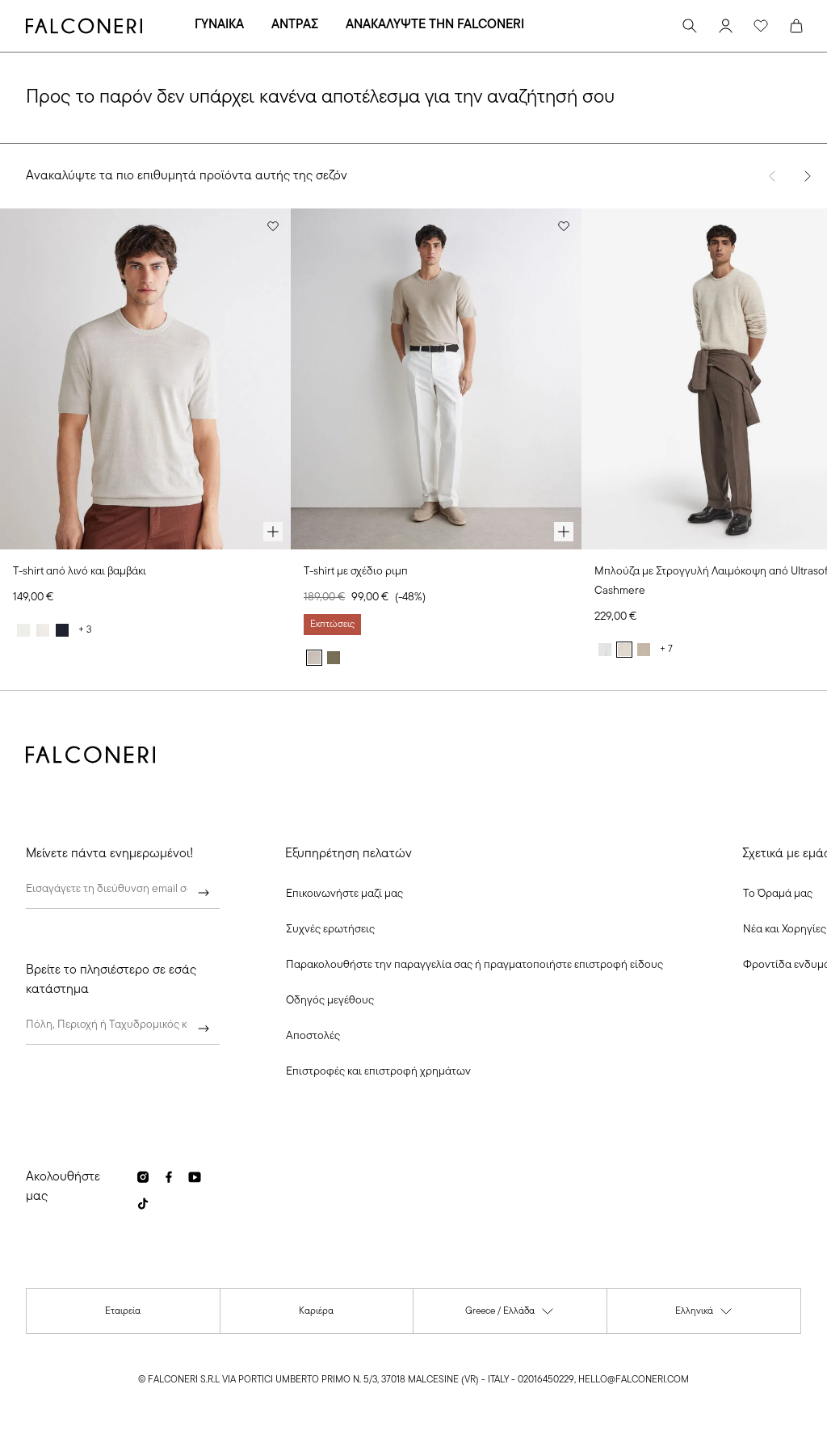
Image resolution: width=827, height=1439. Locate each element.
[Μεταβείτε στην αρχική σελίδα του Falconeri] (84, 26)
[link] (330, 930)
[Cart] (796, 26)
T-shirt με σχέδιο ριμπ (356, 572)
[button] (344, 894)
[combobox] (123, 1028)
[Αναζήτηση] (689, 26)
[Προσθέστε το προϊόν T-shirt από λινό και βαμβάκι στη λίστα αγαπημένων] (273, 226)
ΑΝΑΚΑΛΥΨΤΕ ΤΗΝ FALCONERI (435, 25)
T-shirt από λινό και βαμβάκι (79, 572)
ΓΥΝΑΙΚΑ (219, 25)
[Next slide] (807, 176)
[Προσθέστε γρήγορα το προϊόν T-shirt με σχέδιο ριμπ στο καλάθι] (563, 531)
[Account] (725, 26)
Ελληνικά (704, 1314)
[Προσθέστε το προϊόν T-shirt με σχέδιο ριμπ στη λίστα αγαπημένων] (563, 226)
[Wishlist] (761, 26)
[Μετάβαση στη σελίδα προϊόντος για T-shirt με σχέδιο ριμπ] (436, 378)
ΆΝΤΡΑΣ (294, 25)
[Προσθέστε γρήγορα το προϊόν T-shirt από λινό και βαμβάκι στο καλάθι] (273, 531)
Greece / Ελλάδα (510, 1314)
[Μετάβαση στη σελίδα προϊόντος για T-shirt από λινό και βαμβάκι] (145, 378)
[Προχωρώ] (203, 893)
